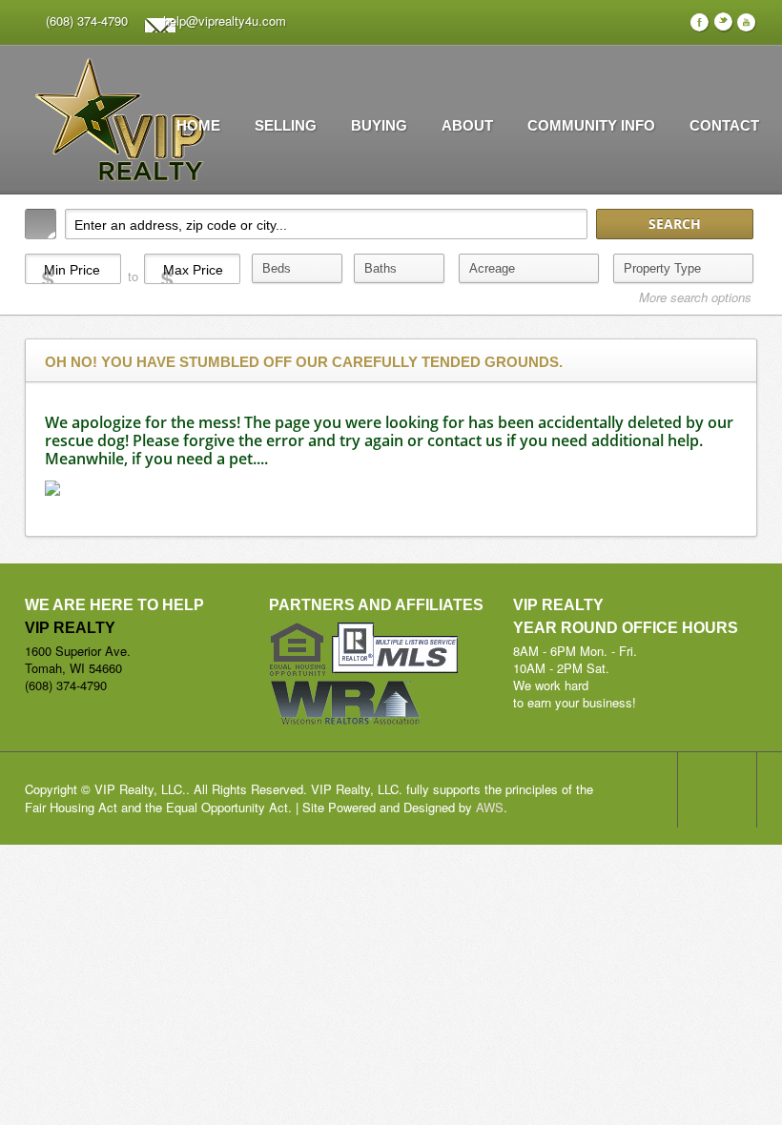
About (467, 125)
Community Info (591, 125)
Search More (735, 326)
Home (198, 125)
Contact (724, 125)
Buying (379, 125)
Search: (40, 224)
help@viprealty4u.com (224, 20)
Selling (286, 125)
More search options (695, 297)
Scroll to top (717, 789)
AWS (490, 807)
